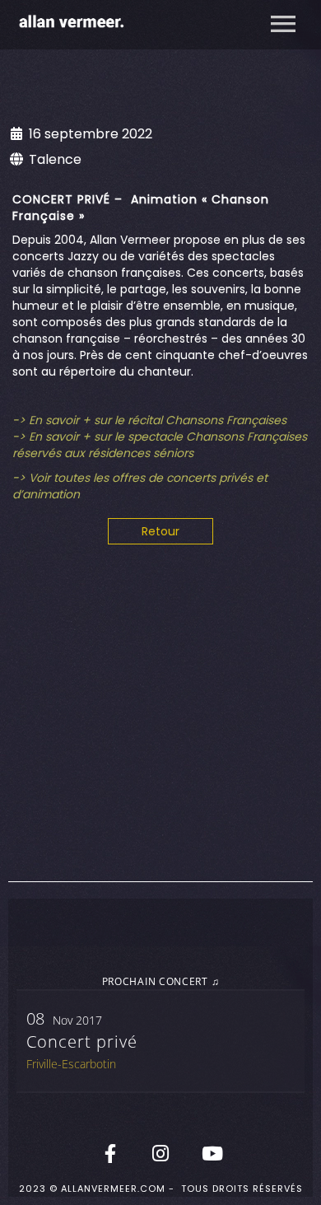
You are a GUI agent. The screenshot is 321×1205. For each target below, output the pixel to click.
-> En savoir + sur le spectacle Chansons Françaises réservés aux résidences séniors (159, 444)
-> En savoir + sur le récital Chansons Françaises (149, 420)
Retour (160, 531)
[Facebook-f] (110, 1153)
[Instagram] (160, 1153)
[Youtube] (211, 1153)
